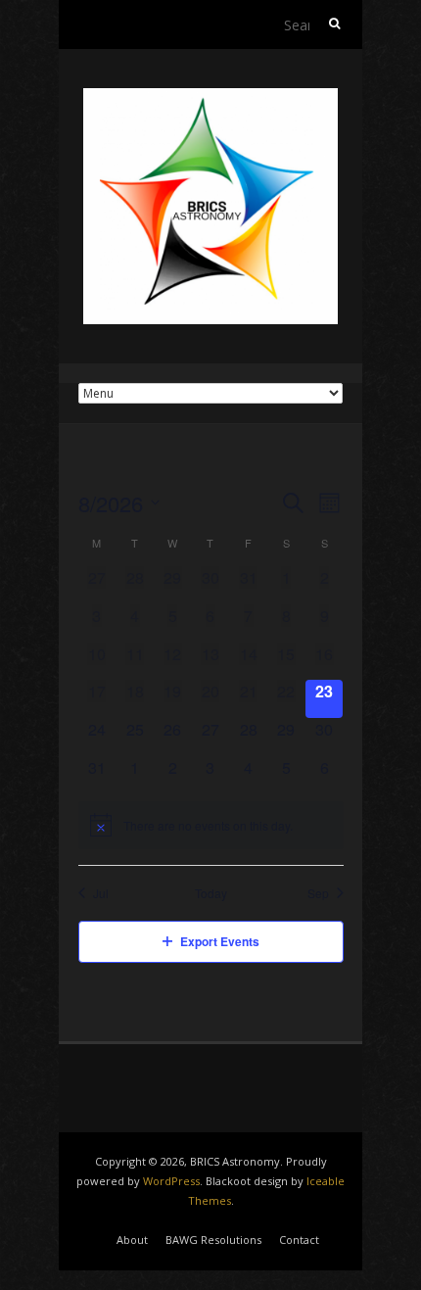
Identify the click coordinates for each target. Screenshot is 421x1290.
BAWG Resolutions (213, 1239)
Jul (101, 893)
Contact (299, 1239)
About (132, 1239)
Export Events (219, 941)
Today (211, 893)
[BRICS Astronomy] (210, 97)
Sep (318, 893)
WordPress (171, 1180)
